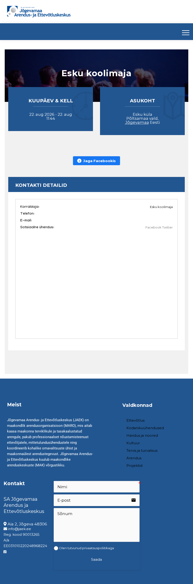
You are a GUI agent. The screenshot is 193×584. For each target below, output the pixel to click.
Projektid (134, 465)
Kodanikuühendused (145, 428)
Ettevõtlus (135, 420)
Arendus (133, 458)
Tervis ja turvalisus (141, 450)
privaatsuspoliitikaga (98, 548)
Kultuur (133, 443)
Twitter (167, 227)
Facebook (153, 227)
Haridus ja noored (142, 435)
